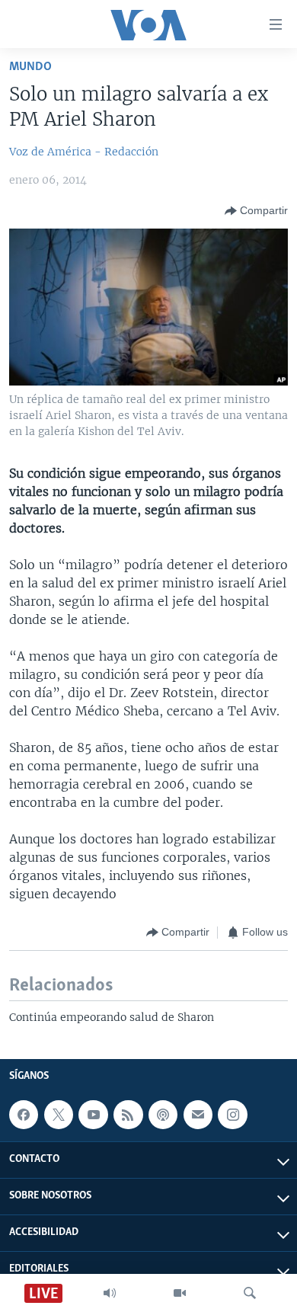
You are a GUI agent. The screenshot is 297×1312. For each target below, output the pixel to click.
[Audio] (110, 1293)
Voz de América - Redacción (83, 151)
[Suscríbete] (198, 1114)
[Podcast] (162, 1114)
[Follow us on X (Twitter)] (58, 1114)
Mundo (30, 66)
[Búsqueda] (250, 1293)
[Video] (180, 1293)
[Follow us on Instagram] (232, 1114)
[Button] (256, 211)
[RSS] (127, 1114)
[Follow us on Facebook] (23, 1114)
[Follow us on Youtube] (92, 1114)
